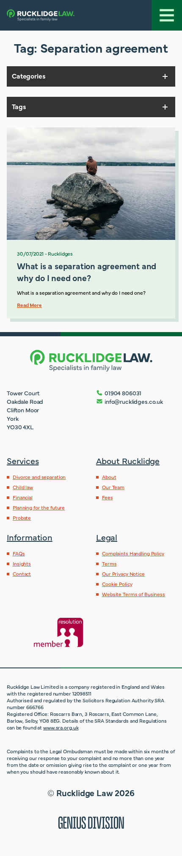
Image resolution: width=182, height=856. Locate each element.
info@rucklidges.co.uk (134, 401)
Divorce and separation (39, 476)
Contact (22, 573)
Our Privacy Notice (123, 573)
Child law (23, 487)
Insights (22, 563)
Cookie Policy (117, 583)
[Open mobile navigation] (167, 15)
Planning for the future (39, 507)
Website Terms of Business (133, 594)
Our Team (113, 487)
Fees (107, 497)
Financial (23, 497)
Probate (22, 517)
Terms (109, 563)
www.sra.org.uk (60, 727)
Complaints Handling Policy (133, 553)
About (109, 476)
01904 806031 (123, 393)
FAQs (19, 553)
